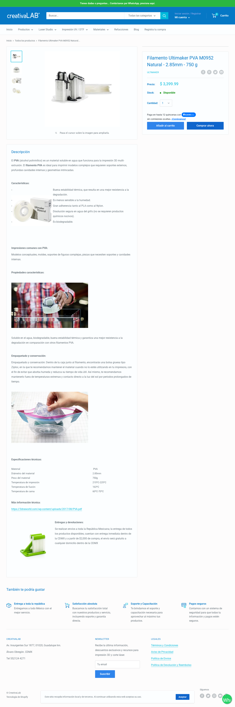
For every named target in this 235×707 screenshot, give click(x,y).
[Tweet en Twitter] (215, 72)
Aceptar (183, 697)
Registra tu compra (155, 29)
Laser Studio (46, 29)
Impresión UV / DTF (73, 29)
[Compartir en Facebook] (203, 72)
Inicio (9, 29)
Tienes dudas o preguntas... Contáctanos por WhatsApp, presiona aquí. (117, 3)
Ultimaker (153, 72)
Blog (136, 29)
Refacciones (121, 29)
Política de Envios (161, 658)
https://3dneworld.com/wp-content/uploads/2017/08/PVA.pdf (46, 509)
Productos (24, 29)
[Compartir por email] (221, 72)
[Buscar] (164, 15)
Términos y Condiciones (164, 645)
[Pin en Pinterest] (209, 72)
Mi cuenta (181, 17)
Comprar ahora (205, 125)
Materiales (99, 29)
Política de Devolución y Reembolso (171, 665)
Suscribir (105, 673)
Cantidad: (152, 103)
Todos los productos (25, 40)
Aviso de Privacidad (162, 651)
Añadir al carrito (165, 125)
